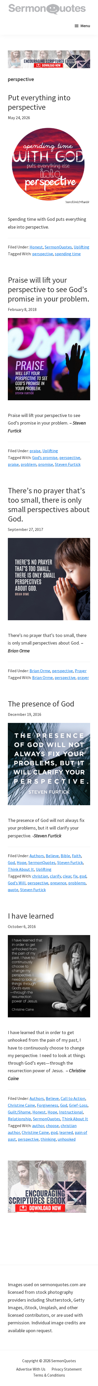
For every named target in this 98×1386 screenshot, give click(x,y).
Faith (76, 855)
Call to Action (73, 1098)
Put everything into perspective (39, 102)
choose (52, 1125)
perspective (42, 253)
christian (40, 876)
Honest (36, 247)
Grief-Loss (78, 1105)
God (11, 862)
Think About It (21, 869)
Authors (37, 855)
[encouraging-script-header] (49, 54)
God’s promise (44, 457)
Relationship (19, 1118)
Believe (52, 855)
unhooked (67, 1139)
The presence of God (41, 704)
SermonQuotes (58, 247)
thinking (48, 1139)
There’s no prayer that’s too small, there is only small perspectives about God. (49, 504)
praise (35, 450)
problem (28, 464)
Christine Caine (21, 1105)
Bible (65, 855)
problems (77, 882)
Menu (85, 25)
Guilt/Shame (19, 1112)
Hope (21, 862)
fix (75, 876)
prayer (83, 677)
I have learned (31, 916)
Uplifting (81, 247)
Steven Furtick (67, 464)
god (82, 876)
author (38, 1125)
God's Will (17, 882)
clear (67, 876)
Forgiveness (47, 1105)
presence (58, 882)
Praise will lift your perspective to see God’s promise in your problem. (48, 289)
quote (13, 889)
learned (66, 1132)
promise (45, 464)
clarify (55, 876)
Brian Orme (40, 670)
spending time (68, 253)
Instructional (71, 1112)
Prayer (81, 670)
